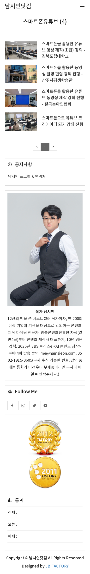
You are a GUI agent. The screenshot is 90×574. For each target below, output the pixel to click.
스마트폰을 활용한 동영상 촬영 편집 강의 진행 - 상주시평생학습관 (62, 74)
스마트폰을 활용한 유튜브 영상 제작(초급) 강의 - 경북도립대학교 (63, 50)
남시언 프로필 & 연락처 (27, 177)
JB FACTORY (57, 566)
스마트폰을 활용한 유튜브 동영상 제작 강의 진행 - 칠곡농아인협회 (63, 98)
